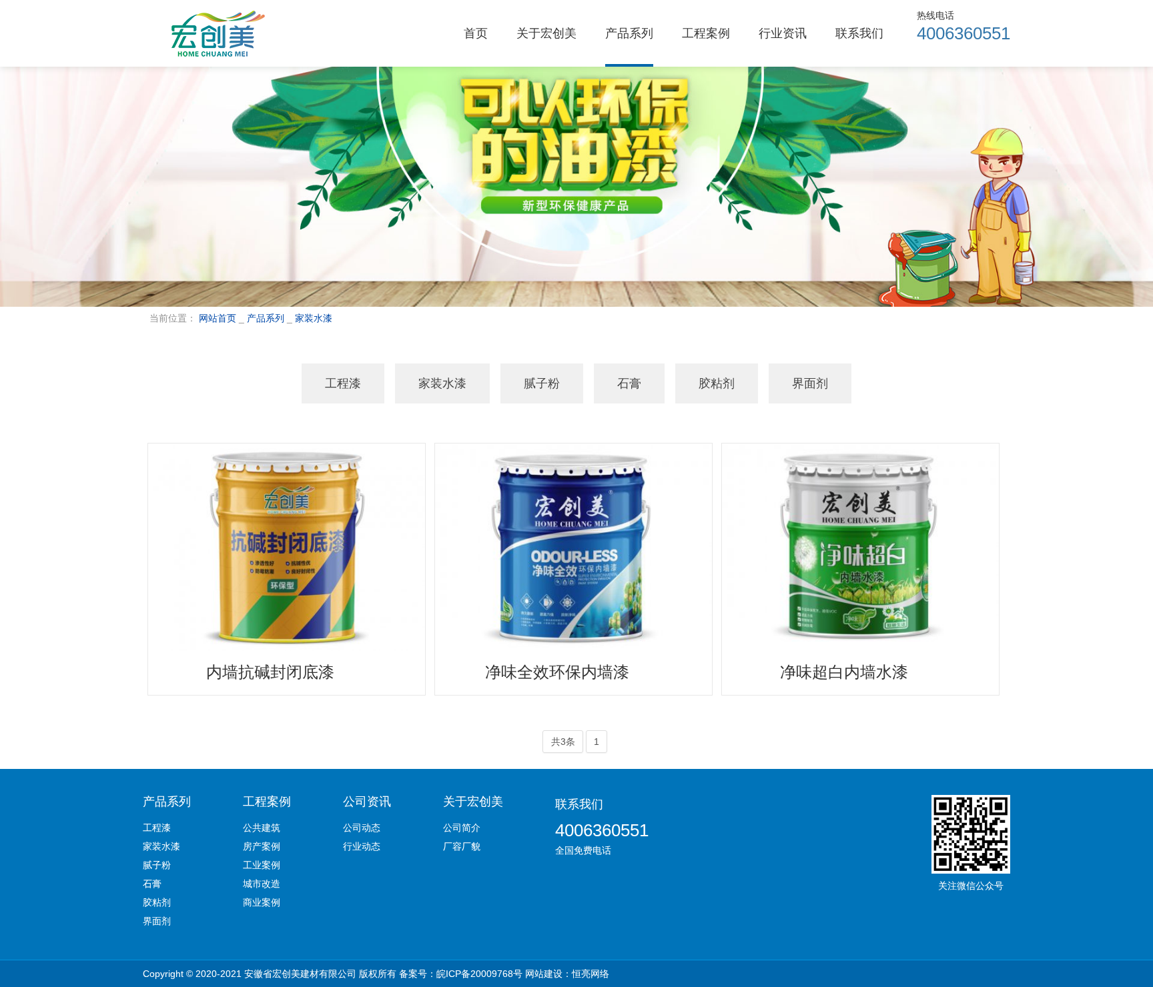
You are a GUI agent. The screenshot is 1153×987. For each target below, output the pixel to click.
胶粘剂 (717, 383)
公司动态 (361, 827)
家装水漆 (313, 318)
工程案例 (706, 33)
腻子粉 (542, 383)
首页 (476, 33)
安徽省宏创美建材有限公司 (300, 973)
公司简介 (461, 827)
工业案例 (261, 865)
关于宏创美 (546, 33)
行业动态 (361, 846)
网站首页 (217, 318)
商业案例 (261, 902)
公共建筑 (261, 827)
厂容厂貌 (461, 846)
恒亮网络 (590, 973)
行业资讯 (783, 33)
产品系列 (629, 33)
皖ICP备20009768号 (479, 973)
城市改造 (261, 883)
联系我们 (859, 33)
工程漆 (343, 383)
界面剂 (810, 383)
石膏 (629, 383)
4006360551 (602, 830)
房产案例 (261, 846)
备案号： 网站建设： (504, 973)
